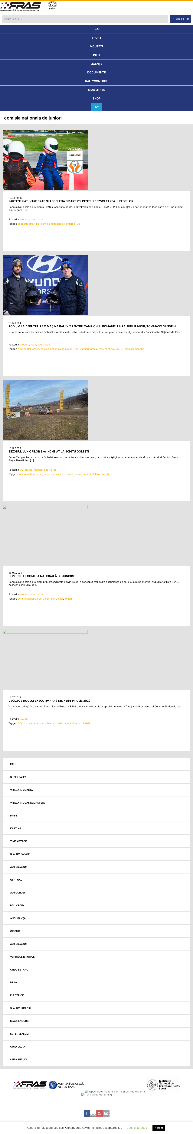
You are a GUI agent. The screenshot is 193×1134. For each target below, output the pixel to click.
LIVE (96, 107)
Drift (13, 815)
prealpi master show (102, 348)
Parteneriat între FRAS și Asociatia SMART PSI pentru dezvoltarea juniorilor (70, 201)
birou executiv (32, 723)
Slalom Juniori (20, 1008)
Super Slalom (19, 1033)
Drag (13, 982)
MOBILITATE (96, 90)
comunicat (57, 598)
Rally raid (17, 905)
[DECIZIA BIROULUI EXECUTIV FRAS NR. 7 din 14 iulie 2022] (45, 632)
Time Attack (18, 841)
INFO (96, 55)
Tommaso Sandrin (133, 348)
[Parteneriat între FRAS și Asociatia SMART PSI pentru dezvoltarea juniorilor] (45, 189)
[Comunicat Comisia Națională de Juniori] (45, 508)
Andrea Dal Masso (28, 348)
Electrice (17, 995)
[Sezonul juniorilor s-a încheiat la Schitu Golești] (45, 439)
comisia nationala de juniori (57, 223)
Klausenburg (19, 1020)
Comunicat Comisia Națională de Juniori (41, 576)
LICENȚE (96, 64)
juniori (85, 348)
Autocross (26, 469)
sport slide (37, 219)
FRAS (96, 29)
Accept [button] (159, 1127)
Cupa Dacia (17, 1046)
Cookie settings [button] (136, 1127)
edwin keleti (82, 723)
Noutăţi (24, 219)
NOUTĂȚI (96, 46)
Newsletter (181, 18)
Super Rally (18, 777)
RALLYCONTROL (96, 81)
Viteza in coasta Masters (27, 802)
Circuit (15, 931)
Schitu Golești (100, 474)
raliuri (119, 348)
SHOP (97, 98)
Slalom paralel (20, 854)
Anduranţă (18, 918)
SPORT (96, 37)
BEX (20, 723)
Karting (15, 828)
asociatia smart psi (29, 223)
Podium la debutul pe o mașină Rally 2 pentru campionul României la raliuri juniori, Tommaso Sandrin (92, 326)
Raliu (33, 344)
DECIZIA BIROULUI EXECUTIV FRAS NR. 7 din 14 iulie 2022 (49, 700)
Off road (16, 879)
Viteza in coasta (21, 789)
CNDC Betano (19, 969)
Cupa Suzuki (18, 1059)
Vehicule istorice (22, 956)
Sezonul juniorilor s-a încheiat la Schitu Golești (48, 451)
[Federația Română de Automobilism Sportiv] (20, 7)
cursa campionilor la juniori (66, 474)
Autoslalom (18, 866)
